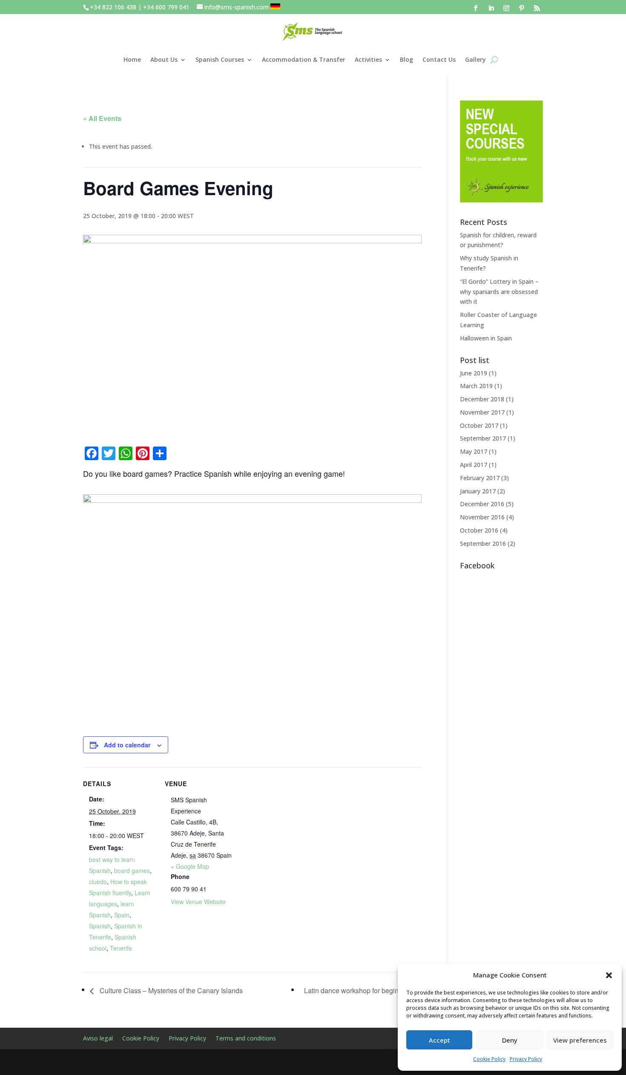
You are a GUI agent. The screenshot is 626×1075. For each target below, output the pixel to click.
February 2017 (480, 478)
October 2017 (479, 425)
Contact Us (439, 59)
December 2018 (482, 399)
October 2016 (479, 530)
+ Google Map (190, 866)
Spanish (100, 926)
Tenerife (121, 948)
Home (132, 59)
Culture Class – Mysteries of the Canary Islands (170, 990)
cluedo (98, 881)
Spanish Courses (219, 59)
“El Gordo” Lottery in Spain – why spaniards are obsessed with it (499, 291)
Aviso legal (98, 1038)
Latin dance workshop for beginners (359, 990)
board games (132, 870)
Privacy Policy (526, 1059)
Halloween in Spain (486, 338)
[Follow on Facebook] (476, 8)
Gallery (475, 59)
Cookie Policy (489, 1059)
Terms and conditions (245, 1038)
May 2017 (473, 451)
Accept (439, 1040)
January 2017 (478, 491)
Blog (406, 59)
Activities (368, 59)
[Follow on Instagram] (506, 8)
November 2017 (482, 412)
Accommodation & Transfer (303, 59)
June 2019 (473, 373)
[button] (609, 975)
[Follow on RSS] (537, 8)
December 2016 (482, 504)
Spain (121, 915)
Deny (509, 1040)
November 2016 (482, 517)
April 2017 (473, 465)
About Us (164, 59)
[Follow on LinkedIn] (491, 8)
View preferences (580, 1040)
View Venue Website (198, 901)
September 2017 (483, 438)
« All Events (102, 118)
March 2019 (476, 386)
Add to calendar (127, 745)
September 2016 (483, 543)
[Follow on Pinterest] (522, 8)
